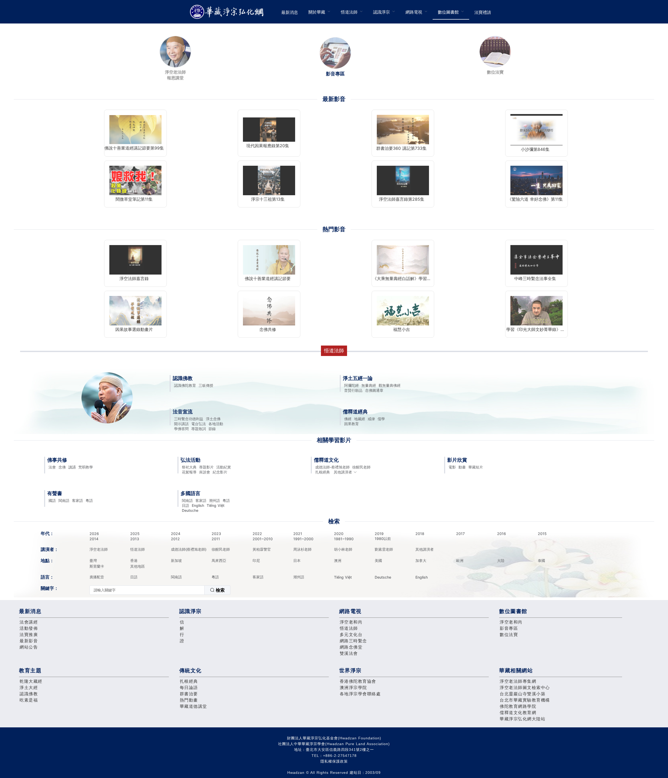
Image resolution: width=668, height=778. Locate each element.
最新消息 (289, 12)
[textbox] (147, 590)
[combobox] (160, 590)
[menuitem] (289, 12)
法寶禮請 (482, 12)
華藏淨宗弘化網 (228, 12)
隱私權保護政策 (334, 761)
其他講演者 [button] (343, 472)
